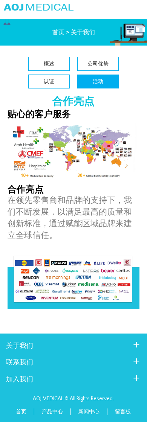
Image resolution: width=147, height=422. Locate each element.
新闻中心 (89, 412)
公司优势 (98, 64)
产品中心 (52, 412)
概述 (49, 64)
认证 (49, 81)
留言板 (123, 412)
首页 (58, 32)
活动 (98, 81)
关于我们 (83, 32)
